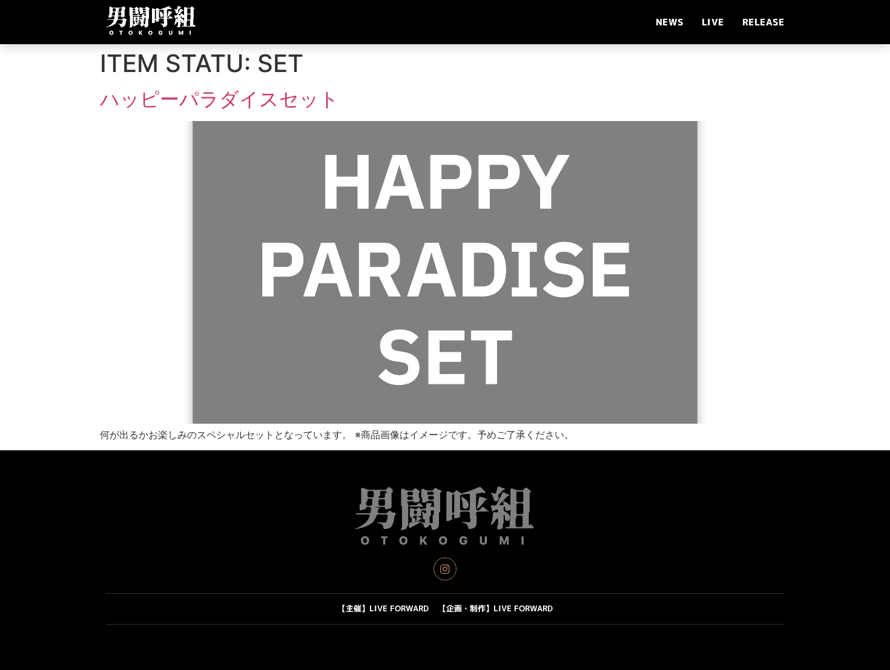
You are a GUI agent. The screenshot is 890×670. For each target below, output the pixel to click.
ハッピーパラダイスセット (219, 99)
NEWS (670, 22)
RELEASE (763, 22)
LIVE (713, 22)
